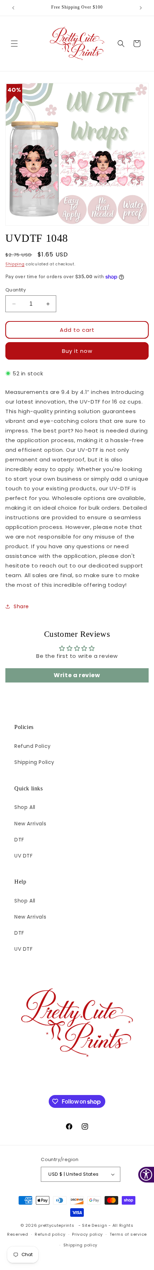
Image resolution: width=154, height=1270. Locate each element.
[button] (14, 43)
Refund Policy (32, 746)
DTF (19, 839)
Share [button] (21, 606)
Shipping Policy (34, 762)
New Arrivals (30, 823)
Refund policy (50, 1234)
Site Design (94, 1225)
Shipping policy (80, 1245)
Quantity (15, 289)
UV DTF (23, 855)
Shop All (24, 807)
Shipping (15, 264)
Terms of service (128, 1234)
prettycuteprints (56, 1225)
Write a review (77, 675)
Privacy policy (87, 1234)
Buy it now (77, 351)
